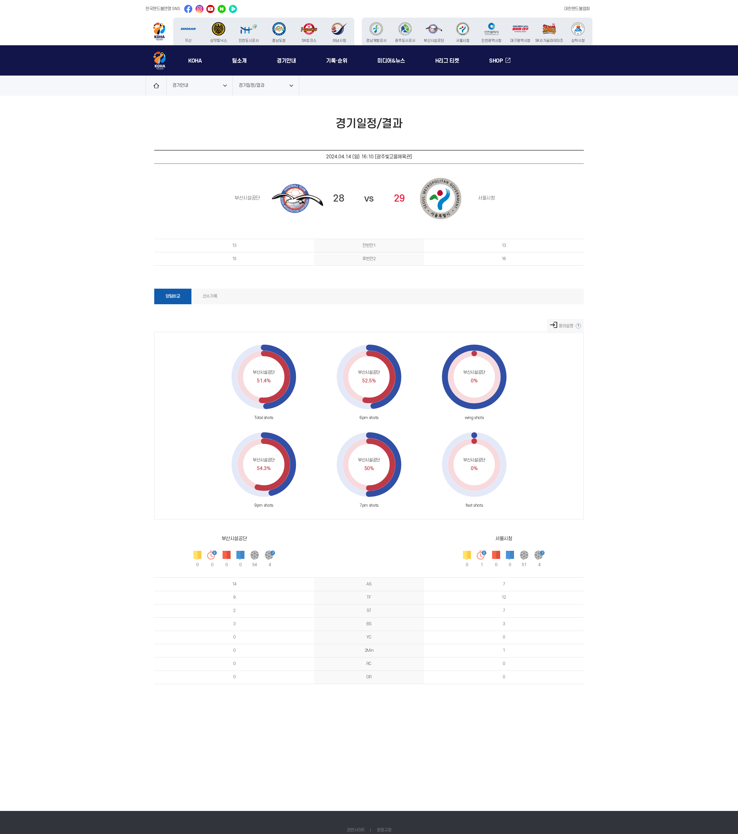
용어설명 (566, 326)
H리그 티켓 (447, 61)
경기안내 (286, 61)
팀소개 (239, 61)
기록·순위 (336, 61)
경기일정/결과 (251, 85)
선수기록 (210, 296)
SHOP (496, 61)
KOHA (195, 61)
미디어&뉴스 (391, 61)
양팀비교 (172, 296)
